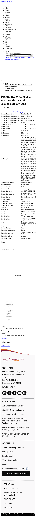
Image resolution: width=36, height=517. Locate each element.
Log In (7, 51)
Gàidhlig (7, 17)
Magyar (7, 22)
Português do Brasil (11, 29)
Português (8, 27)
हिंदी (6, 43)
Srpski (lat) (8, 31)
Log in (30, 55)
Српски (7, 46)
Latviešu (7, 21)
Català (6, 8)
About (6, 83)
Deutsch (7, 12)
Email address (9, 53)
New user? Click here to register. (16, 57)
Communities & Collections (13, 85)
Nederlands (8, 24)
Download (4, 338)
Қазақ (6, 40)
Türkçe (7, 36)
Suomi (7, 33)
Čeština (7, 10)
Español (7, 14)
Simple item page (18, 112)
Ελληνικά (7, 45)
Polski (6, 26)
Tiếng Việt (8, 38)
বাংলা (6, 41)
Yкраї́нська (8, 48)
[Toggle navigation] (1, 80)
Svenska (7, 34)
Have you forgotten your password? (19, 58)
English (7, 7)
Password (7, 55)
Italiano (7, 19)
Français (7, 15)
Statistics (7, 88)
